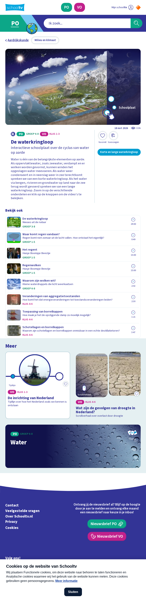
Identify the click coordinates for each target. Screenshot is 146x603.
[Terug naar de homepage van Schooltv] (15, 7)
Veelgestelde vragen (22, 511)
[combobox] (87, 23)
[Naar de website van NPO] (138, 7)
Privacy (11, 522)
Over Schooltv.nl (19, 516)
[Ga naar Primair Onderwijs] (17, 23)
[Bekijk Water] (73, 446)
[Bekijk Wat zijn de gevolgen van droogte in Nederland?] (108, 385)
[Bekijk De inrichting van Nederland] (38, 385)
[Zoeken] (136, 23)
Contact (12, 505)
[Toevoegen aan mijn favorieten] (65, 384)
